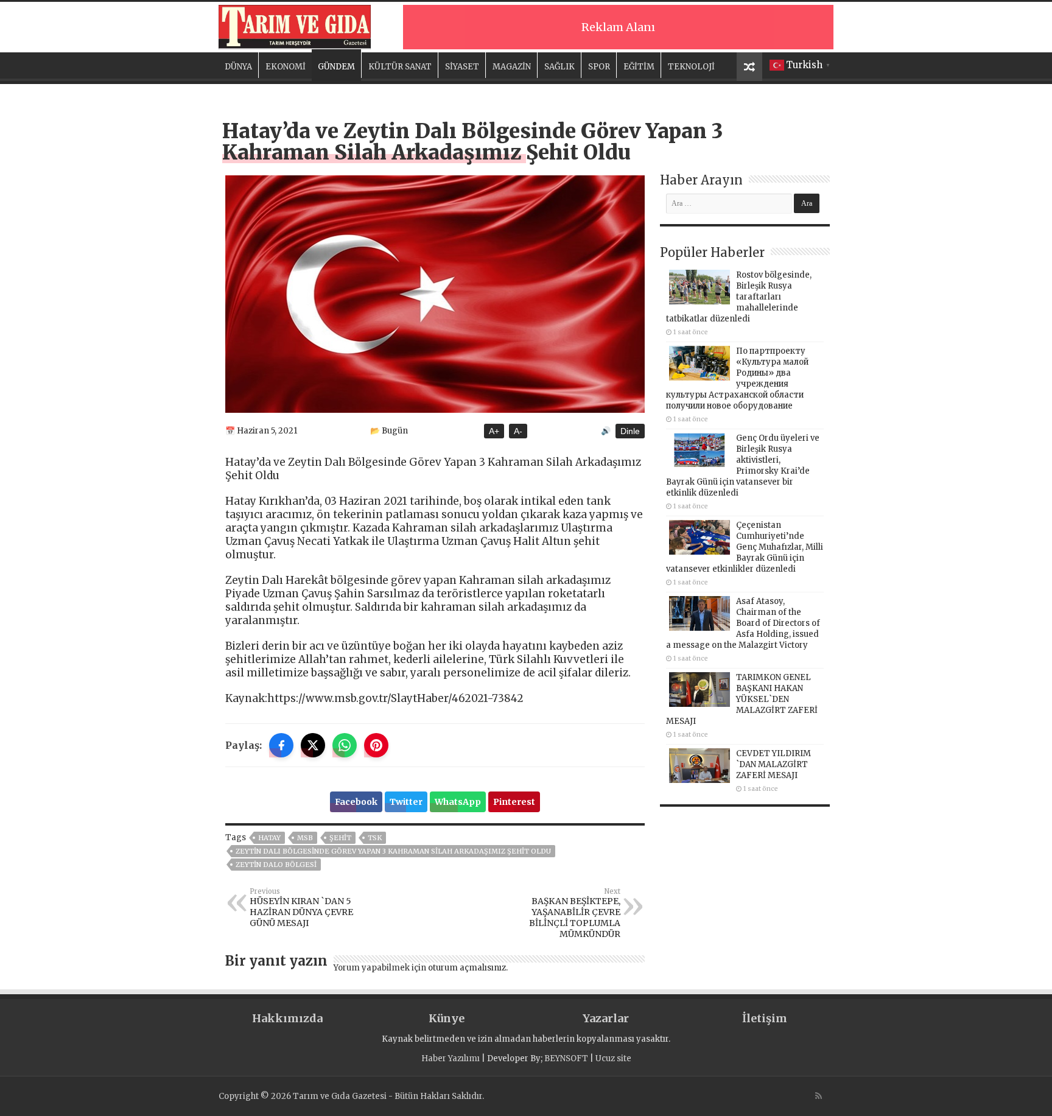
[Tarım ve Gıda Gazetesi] (295, 25)
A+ (494, 431)
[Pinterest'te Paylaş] (376, 745)
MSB (305, 837)
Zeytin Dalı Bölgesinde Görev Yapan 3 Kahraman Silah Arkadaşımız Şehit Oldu (393, 851)
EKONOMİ (285, 66)
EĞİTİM (638, 66)
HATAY (269, 837)
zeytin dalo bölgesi (276, 864)
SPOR (599, 66)
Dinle (630, 431)
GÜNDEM (336, 66)
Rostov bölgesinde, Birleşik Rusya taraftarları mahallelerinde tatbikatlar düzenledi (739, 297)
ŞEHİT (340, 837)
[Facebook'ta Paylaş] (281, 745)
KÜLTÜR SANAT (400, 66)
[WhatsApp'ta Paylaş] (344, 745)
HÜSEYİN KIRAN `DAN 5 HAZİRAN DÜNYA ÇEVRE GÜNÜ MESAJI (301, 907)
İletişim (764, 1018)
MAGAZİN (512, 66)
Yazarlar (606, 1018)
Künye (447, 1018)
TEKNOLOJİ (691, 66)
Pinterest (514, 801)
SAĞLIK (559, 66)
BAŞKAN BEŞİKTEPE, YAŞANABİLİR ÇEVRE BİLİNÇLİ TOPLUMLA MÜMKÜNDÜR (574, 913)
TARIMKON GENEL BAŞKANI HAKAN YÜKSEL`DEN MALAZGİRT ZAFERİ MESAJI (742, 699)
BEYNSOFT (566, 1058)
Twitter (406, 801)
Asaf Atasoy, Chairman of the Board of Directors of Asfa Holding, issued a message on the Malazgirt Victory (743, 623)
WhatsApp (458, 801)
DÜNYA (238, 66)
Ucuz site (613, 1058)
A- (518, 431)
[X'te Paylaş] (313, 745)
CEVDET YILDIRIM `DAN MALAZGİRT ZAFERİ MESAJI (773, 764)
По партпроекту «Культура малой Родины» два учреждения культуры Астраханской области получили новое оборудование (737, 378)
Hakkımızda (287, 1018)
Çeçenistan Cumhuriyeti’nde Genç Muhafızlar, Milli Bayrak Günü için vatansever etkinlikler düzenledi (744, 547)
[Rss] (818, 1096)
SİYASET (462, 66)
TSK (375, 837)
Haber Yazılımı (450, 1058)
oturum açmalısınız (467, 968)
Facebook (356, 801)
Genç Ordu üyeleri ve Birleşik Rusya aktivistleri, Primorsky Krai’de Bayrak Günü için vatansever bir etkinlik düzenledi (742, 465)
